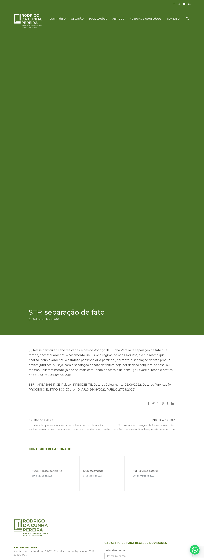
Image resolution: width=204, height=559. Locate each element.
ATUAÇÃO (77, 18)
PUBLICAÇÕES (98, 18)
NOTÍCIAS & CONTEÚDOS (145, 18)
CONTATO (173, 18)
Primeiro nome (115, 550)
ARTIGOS (118, 18)
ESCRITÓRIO (58, 18)
